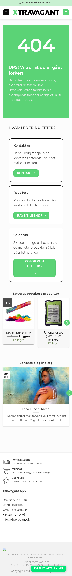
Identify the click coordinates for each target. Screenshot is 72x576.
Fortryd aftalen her (48, 568)
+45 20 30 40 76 (14, 514)
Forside (13, 554)
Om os (42, 554)
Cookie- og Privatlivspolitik (30, 565)
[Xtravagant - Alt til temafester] (36, 12)
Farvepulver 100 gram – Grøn (54, 334)
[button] (6, 12)
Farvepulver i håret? (36, 409)
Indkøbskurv (37, 557)
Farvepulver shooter (18, 332)
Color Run (28, 554)
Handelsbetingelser (36, 562)
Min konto (56, 554)
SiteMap (57, 565)
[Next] (67, 323)
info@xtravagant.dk (16, 519)
